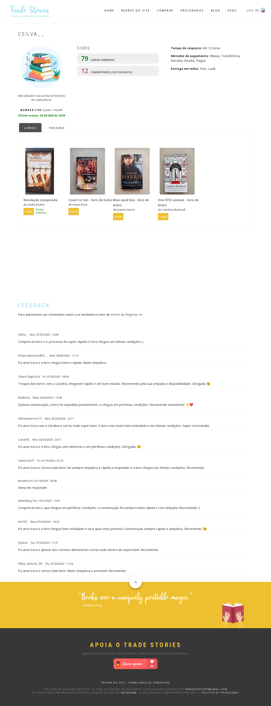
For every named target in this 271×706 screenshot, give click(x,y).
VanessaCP (26, 460)
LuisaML (24, 439)
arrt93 (23, 521)
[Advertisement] (135, 268)
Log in (253, 10)
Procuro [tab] (57, 128)
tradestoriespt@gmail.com (206, 689)
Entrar (115, 314)
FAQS (232, 10)
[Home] (29, 11)
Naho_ (22, 334)
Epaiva (23, 542)
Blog (215, 10)
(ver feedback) (121, 72)
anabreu (24, 397)
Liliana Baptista (29, 376)
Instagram (129, 692)
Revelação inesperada (40, 200)
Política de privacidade (220, 692)
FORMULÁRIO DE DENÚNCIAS (149, 682)
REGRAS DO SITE (113, 682)
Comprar (165, 10)
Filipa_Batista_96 (30, 563)
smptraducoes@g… (32, 355)
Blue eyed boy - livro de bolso (131, 202)
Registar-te (133, 314)
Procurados (192, 10)
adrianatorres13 (30, 418)
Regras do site (135, 10)
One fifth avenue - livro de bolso (178, 202)
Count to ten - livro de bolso (90, 200)
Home (109, 10)
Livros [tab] (30, 128)
